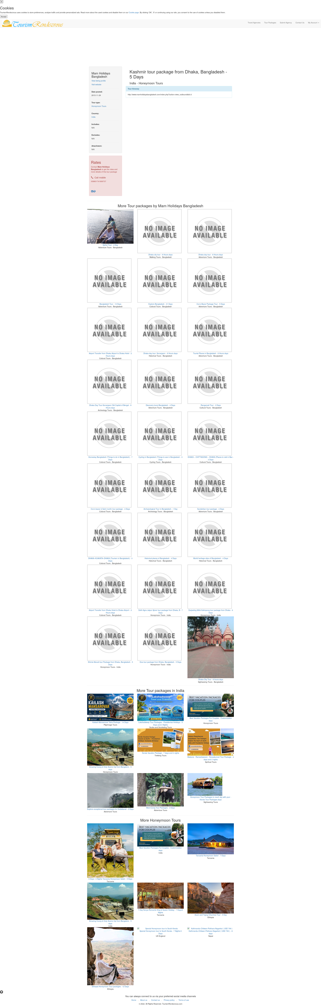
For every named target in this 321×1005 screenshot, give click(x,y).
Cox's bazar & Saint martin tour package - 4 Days (110, 509)
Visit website (96, 84)
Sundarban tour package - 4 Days (210, 509)
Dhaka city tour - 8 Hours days (160, 254)
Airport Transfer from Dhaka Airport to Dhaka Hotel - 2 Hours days (110, 354)
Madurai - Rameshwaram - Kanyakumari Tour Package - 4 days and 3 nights (210, 758)
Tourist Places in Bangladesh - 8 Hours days (210, 353)
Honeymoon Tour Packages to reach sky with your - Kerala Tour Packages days (210, 798)
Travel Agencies (254, 22)
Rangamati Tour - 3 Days (211, 405)
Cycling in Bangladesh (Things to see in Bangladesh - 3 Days (160, 458)
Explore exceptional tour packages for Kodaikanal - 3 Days (110, 809)
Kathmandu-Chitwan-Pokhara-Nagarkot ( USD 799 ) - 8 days (211, 932)
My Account (313, 22)
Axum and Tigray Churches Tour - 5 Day (211, 915)
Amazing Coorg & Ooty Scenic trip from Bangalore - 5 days (110, 768)
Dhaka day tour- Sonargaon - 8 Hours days (160, 353)
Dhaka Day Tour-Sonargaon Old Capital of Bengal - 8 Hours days (110, 406)
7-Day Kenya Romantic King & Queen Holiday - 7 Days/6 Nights (160, 911)
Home (133, 1000)
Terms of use (184, 1000)
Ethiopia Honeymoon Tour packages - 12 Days (110, 986)
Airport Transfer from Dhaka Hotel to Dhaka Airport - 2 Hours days (110, 611)
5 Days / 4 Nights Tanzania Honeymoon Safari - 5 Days (110, 879)
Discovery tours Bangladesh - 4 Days (160, 405)
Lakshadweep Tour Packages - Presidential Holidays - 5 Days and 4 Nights (160, 723)
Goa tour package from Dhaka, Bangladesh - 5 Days (160, 662)
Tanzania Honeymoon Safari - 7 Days (211, 855)
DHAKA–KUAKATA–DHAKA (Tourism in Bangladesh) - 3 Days (110, 559)
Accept (3, 16)
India (93, 117)
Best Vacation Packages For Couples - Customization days (211, 719)
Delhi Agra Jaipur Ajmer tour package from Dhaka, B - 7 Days (160, 611)
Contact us (155, 1000)
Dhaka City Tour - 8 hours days (210, 679)
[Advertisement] (160, 47)
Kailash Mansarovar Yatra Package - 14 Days (110, 722)
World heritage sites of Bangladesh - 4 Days (210, 558)
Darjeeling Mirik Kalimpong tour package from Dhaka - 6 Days (210, 611)
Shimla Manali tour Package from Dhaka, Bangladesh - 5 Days (110, 663)
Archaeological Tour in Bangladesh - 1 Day (160, 509)
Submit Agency (286, 22)
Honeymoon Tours (99, 106)
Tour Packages (270, 22)
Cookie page (134, 12)
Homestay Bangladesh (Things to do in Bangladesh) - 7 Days (110, 458)
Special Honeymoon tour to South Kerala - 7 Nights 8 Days (161, 932)
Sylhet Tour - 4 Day (110, 245)
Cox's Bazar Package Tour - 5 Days (211, 304)
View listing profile (99, 80)
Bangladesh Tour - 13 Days (110, 304)
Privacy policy (169, 1000)
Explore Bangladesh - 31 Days (160, 304)
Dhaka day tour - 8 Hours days (210, 254)
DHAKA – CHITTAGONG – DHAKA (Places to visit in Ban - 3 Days (211, 458)
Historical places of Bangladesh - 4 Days (161, 558)
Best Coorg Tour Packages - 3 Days (160, 807)
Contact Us (300, 22)
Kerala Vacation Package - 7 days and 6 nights (160, 753)
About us (143, 1000)
